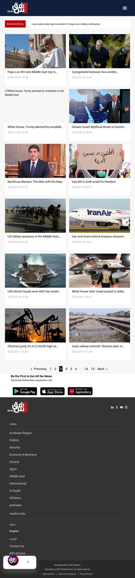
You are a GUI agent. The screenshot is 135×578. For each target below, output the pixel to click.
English (14, 532)
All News (15, 498)
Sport (13, 469)
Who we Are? (48, 574)
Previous (40, 369)
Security (15, 447)
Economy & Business (23, 454)
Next (101, 369)
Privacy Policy (86, 574)
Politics (14, 440)
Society (14, 462)
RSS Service (17, 553)
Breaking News (15, 23)
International (18, 483)
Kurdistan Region (21, 433)
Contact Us (17, 546)
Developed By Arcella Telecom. (67, 565)
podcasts (16, 505)
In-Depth (15, 490)
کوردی (13, 539)
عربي (13, 524)
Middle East (17, 476)
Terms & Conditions (67, 574)
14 (86, 369)
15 (92, 369)
